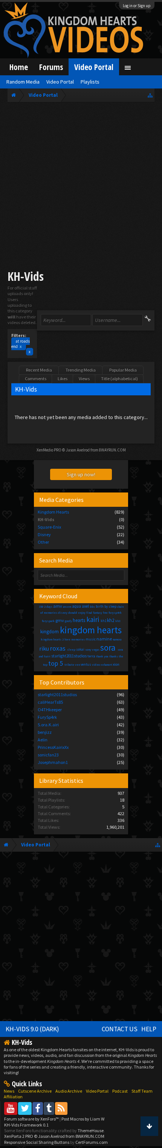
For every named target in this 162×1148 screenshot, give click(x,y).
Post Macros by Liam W (82, 1119)
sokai (80, 649)
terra (91, 656)
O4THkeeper (50, 709)
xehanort (106, 664)
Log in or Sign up (137, 5)
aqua (76, 606)
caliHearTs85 (50, 702)
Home (18, 66)
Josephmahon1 (53, 762)
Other (43, 542)
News (9, 1091)
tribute (69, 664)
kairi (92, 619)
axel (85, 606)
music (91, 639)
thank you (102, 656)
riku (44, 648)
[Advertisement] (81, 187)
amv (57, 606)
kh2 (110, 620)
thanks (113, 656)
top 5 (55, 663)
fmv (105, 612)
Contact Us (120, 1029)
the (121, 656)
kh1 (103, 621)
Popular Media (123, 370)
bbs (92, 606)
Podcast (120, 1091)
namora (117, 639)
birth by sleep (106, 606)
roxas (58, 648)
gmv (59, 620)
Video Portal (93, 66)
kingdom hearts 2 (52, 639)
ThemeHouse (91, 1130)
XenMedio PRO (49, 450)
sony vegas (92, 649)
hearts (79, 620)
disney (62, 612)
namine (104, 639)
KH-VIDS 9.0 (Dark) (32, 1029)
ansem (67, 606)
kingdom (49, 631)
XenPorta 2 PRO (18, 1136)
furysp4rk (115, 612)
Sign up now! (81, 474)
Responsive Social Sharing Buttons (36, 1142)
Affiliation (13, 1096)
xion (116, 664)
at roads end (20, 343)
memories (78, 639)
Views (84, 378)
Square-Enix (49, 527)
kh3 (117, 621)
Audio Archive (68, 1091)
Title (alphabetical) (119, 378)
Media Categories (61, 499)
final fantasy (94, 612)
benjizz (45, 732)
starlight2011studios (69, 656)
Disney (44, 534)
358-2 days (45, 606)
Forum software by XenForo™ (32, 1119)
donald (72, 612)
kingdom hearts (91, 630)
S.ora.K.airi (48, 724)
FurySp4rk (47, 717)
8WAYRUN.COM (112, 450)
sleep (71, 649)
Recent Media (39, 370)
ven (77, 664)
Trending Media (81, 370)
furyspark (48, 621)
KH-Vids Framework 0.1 (26, 1125)
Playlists (90, 81)
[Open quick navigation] (150, 95)
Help (148, 1029)
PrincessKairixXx (53, 747)
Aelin (42, 739)
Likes (62, 378)
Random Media (23, 81)
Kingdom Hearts (53, 512)
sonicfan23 (48, 755)
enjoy (82, 612)
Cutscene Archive (35, 1091)
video (96, 664)
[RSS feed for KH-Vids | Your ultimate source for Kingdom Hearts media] (61, 1108)
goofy (68, 621)
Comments (35, 378)
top (45, 664)
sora (108, 647)
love (67, 639)
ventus (86, 664)
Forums (51, 66)
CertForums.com (91, 1142)
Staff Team (142, 1091)
